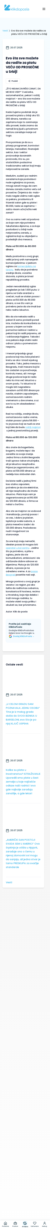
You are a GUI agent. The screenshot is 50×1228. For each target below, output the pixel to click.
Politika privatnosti (12, 1202)
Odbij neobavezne (25, 1214)
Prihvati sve (25, 1207)
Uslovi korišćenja (33, 1202)
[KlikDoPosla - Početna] (16, 7)
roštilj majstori (33, 427)
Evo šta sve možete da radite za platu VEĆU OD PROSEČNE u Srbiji (29, 32)
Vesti (5, 30)
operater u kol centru (17, 548)
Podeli (15, 81)
